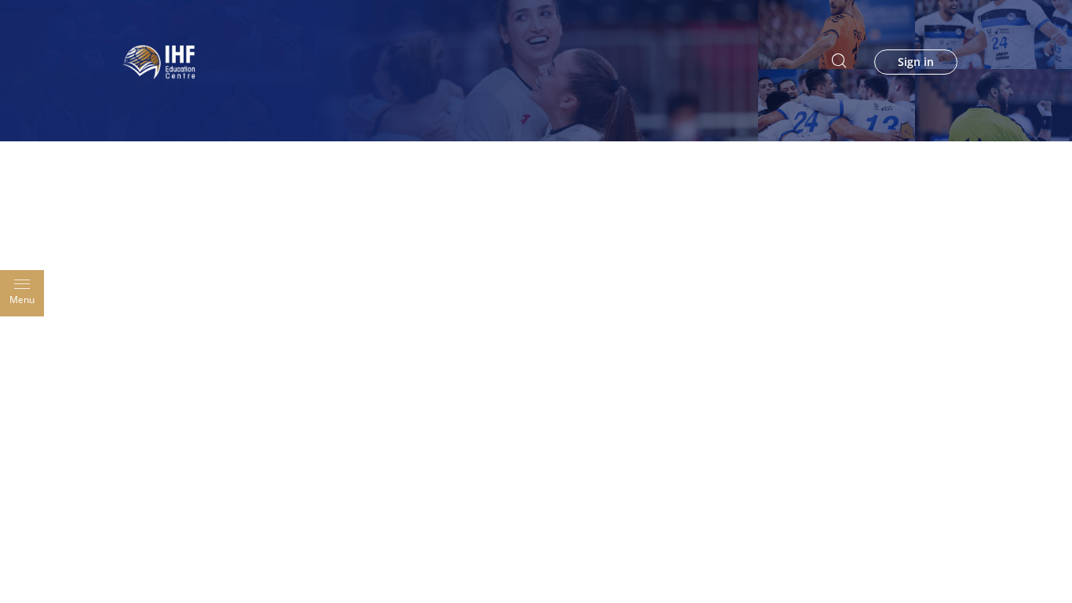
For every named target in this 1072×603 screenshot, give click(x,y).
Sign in (916, 62)
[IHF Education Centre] (159, 61)
